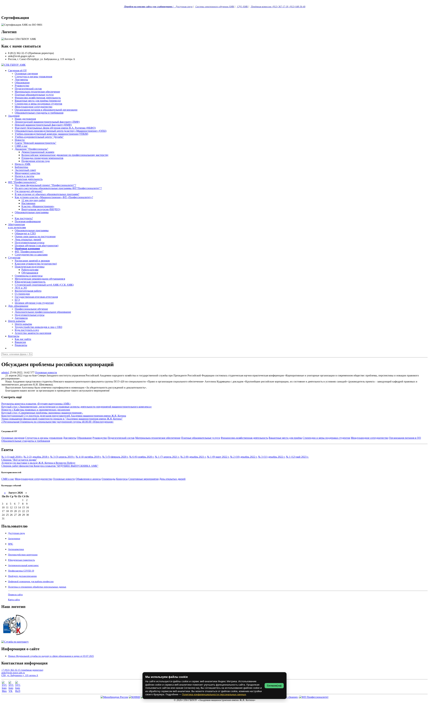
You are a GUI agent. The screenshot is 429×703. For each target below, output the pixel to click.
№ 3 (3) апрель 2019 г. (62, 456)
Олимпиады (108, 478)
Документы (69, 437)
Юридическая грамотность (30, 281)
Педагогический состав (121, 437)
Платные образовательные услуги (200, 437)
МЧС (10, 544)
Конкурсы (122, 478)
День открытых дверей (172, 478)
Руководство (100, 437)
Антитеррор (14, 538)
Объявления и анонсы (88, 478)
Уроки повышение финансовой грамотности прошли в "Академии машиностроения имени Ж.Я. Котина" (62, 418)
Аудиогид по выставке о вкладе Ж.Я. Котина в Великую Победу (38, 462)
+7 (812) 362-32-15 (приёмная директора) (22, 670)
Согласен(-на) (274, 685)
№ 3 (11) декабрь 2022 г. (271, 456)
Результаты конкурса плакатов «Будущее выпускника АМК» (36, 403)
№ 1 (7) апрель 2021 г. (167, 456)
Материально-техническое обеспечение (157, 437)
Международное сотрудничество (369, 437)
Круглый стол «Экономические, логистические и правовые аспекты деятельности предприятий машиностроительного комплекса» (76, 406)
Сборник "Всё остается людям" (19, 459)
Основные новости (46, 372)
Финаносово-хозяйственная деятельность (244, 437)
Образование (84, 437)
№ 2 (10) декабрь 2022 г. (243, 456)
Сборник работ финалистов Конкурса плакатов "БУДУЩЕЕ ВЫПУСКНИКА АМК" (49, 465)
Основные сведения (12, 437)
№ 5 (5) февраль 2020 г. (115, 456)
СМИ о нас (7, 478)
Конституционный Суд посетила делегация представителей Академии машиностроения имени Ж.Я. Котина (63, 415)
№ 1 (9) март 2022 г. (218, 456)
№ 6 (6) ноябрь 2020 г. (141, 456)
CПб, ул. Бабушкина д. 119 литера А (19, 675)
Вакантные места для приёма (285, 437)
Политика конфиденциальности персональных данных (214, 694)
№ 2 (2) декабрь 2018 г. (36, 456)
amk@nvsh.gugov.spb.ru (13, 672)
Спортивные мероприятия (143, 478)
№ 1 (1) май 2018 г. (12, 456)
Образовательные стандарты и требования (25, 440)
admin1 (5, 372)
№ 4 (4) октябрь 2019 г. (89, 456)
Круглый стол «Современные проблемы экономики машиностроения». (42, 412)
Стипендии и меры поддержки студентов (326, 437)
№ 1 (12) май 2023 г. (297, 456)
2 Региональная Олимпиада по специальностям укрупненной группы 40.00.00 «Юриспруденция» (57, 421)
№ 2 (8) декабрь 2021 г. (193, 456)
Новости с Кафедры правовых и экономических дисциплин (35, 409)
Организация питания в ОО (405, 437)
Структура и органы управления (43, 437)
